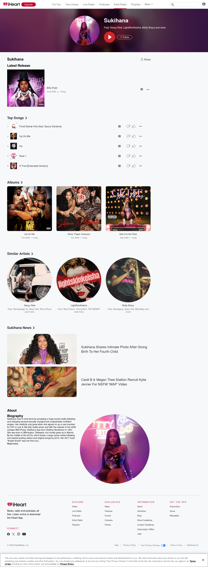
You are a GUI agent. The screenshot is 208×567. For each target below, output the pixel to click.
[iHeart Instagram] (18, 534)
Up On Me (24, 136)
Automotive (175, 506)
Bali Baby (139, 308)
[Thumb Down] (128, 126)
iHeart (74, 506)
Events (108, 515)
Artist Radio (120, 4)
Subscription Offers (145, 529)
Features (109, 511)
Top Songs (15, 117)
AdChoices (191, 545)
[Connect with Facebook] (8, 534)
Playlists (135, 4)
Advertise (141, 511)
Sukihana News (19, 327)
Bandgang (118, 308)
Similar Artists (18, 253)
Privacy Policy (129, 545)
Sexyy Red (116, 27)
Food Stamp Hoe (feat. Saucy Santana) (40, 126)
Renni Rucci (69, 308)
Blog (139, 515)
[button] (109, 37)
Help (116, 545)
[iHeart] (11, 4)
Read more (12, 443)
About (140, 506)
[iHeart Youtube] (24, 534)
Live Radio (89, 4)
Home (172, 511)
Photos (108, 524)
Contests (109, 520)
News (107, 506)
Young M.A (81, 308)
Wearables (174, 515)
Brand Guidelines (144, 520)
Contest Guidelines (145, 524)
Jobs (139, 533)
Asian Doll (34, 308)
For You (56, 4)
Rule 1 (22, 156)
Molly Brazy (148, 27)
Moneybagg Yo (20, 308)
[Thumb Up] (134, 126)
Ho (21, 146)
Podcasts (104, 4)
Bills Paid (52, 88)
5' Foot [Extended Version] (33, 166)
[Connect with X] (13, 534)
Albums (13, 182)
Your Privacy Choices (150, 545)
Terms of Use (176, 545)
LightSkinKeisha (132, 27)
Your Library (71, 4)
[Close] (203, 560)
